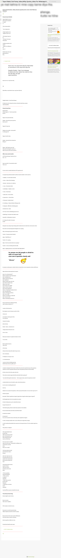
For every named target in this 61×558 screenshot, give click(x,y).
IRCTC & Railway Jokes (8, 529)
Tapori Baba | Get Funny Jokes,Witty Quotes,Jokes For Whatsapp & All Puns (27, 1)
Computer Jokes (7, 61)
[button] (3, 14)
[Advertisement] (21, 548)
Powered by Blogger (31, 556)
